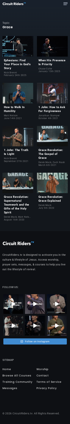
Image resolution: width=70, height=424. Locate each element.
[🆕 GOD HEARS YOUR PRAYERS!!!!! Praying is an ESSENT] (13, 304)
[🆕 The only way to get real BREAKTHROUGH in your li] (35, 304)
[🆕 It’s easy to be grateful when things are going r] (13, 326)
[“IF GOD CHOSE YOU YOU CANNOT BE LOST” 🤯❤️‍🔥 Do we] (57, 326)
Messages (9, 388)
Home (6, 369)
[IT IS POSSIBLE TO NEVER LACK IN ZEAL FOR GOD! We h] (35, 326)
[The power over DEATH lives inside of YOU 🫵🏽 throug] (57, 304)
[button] (65, 4)
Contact (42, 375)
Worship (42, 369)
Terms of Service (49, 382)
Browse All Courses (16, 375)
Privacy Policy (46, 388)
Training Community (17, 382)
